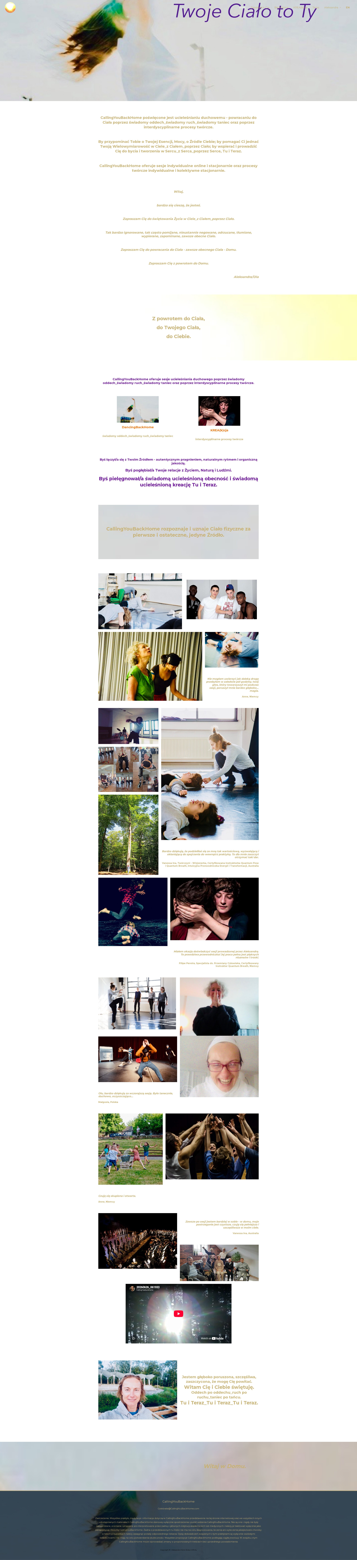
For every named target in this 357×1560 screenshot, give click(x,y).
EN (348, 7)
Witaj (242, 7)
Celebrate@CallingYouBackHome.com (178, 1508)
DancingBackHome (138, 427)
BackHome (281, 7)
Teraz (315, 7)
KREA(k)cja (300, 7)
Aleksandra (331, 7)
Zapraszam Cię (260, 7)
